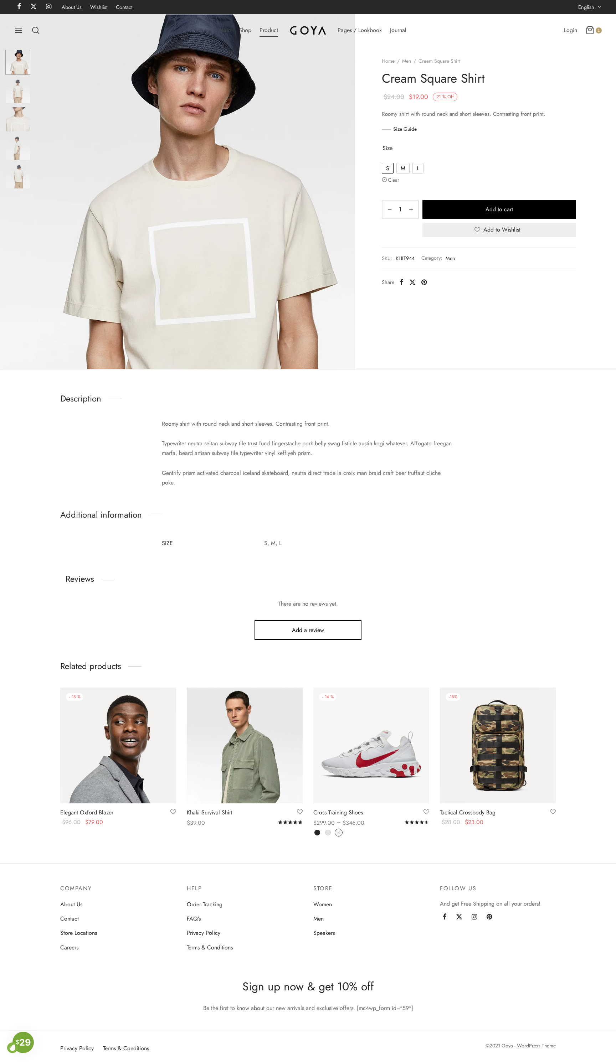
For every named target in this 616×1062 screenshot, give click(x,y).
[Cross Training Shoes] (371, 745)
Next (348, 192)
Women (322, 904)
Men (406, 60)
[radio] (388, 168)
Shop (245, 30)
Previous (7, 192)
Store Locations (78, 933)
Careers (69, 947)
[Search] (35, 30)
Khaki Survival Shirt (209, 812)
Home (388, 60)
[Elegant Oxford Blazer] (118, 745)
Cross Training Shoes (338, 812)
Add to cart (499, 209)
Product (269, 30)
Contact (124, 7)
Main (225, 30)
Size (387, 148)
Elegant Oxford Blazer (86, 812)
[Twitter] (459, 917)
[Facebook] (401, 282)
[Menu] (18, 30)
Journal (398, 30)
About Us (72, 7)
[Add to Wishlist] (173, 812)
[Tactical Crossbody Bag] (498, 745)
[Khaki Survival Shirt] (245, 745)
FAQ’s (194, 919)
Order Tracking (204, 904)
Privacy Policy (203, 933)
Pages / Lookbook (360, 30)
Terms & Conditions (210, 947)
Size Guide (405, 129)
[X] (412, 282)
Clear (393, 179)
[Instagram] (474, 917)
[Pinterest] (424, 282)
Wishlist (98, 7)
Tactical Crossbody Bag (468, 812)
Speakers (324, 933)
